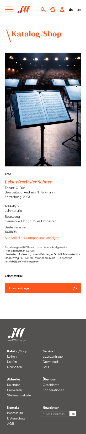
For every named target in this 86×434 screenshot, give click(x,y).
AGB (10, 423)
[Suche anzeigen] (43, 9)
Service (48, 351)
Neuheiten (14, 367)
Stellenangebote (19, 395)
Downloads (51, 362)
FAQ (46, 367)
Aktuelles (13, 379)
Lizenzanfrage (19, 288)
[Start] (16, 338)
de (71, 9)
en (79, 9)
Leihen (12, 356)
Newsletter (51, 407)
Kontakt (13, 407)
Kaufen (12, 362)
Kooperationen (53, 390)
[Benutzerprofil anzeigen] (62, 9)
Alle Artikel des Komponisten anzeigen (32, 238)
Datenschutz (16, 418)
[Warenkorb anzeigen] (53, 9)
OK (72, 414)
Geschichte (51, 385)
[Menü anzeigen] (9, 9)
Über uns (49, 379)
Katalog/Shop (36, 33)
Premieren (14, 390)
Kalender (13, 385)
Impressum (15, 413)
